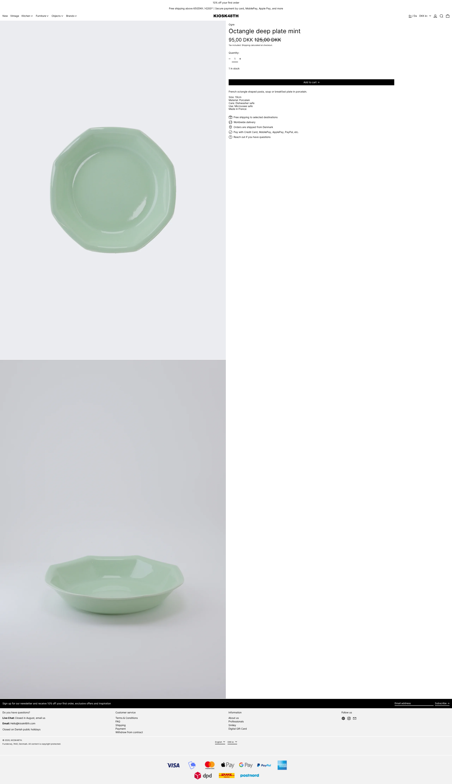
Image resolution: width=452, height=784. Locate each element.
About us (233, 717)
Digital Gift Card (237, 728)
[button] (441, 16)
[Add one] (240, 59)
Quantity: (234, 52)
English (219, 742)
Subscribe (441, 703)
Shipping (246, 45)
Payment (120, 728)
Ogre (231, 24)
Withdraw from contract (129, 732)
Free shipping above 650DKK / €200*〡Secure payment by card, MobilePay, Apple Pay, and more (226, 8)
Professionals (236, 721)
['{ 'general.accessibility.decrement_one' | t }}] (229, 59)
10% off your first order (226, 2)
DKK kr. (424, 15)
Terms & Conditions (126, 717)
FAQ (117, 721)
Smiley (232, 725)
